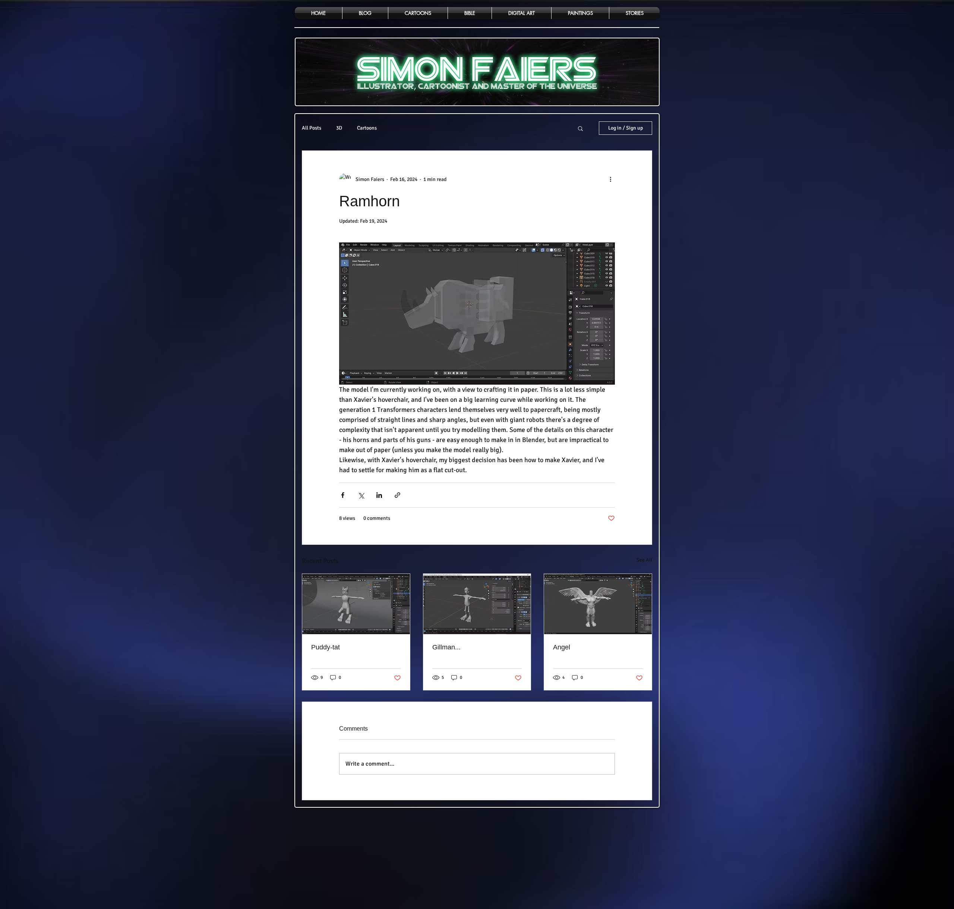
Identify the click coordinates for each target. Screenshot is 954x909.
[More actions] (610, 179)
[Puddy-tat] (356, 604)
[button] (580, 128)
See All (644, 560)
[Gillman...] (477, 604)
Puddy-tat (325, 647)
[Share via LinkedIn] (379, 495)
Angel (561, 647)
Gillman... (446, 647)
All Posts (311, 128)
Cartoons (367, 128)
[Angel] (598, 604)
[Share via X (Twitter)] (360, 495)
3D (339, 128)
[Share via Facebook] (342, 495)
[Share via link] (397, 495)
